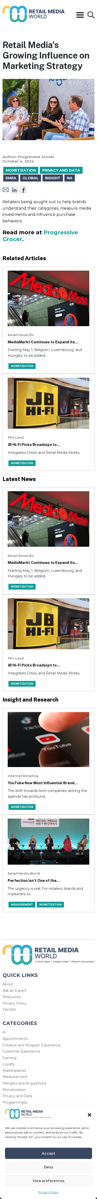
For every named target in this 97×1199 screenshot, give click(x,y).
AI (4, 1032)
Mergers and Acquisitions (24, 1083)
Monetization (14, 1089)
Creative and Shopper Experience (31, 1045)
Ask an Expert (14, 990)
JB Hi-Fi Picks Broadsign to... (34, 444)
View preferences (48, 1181)
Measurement (14, 1077)
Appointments (15, 1038)
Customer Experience (21, 1051)
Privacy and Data (17, 1096)
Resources (11, 997)
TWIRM (9, 1010)
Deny (48, 1167)
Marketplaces (14, 1070)
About (7, 984)
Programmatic (15, 1102)
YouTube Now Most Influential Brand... (43, 783)
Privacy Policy (48, 1192)
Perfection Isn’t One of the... (34, 880)
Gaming (9, 1058)
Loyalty (8, 1064)
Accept (48, 1153)
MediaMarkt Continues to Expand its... (43, 342)
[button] (89, 1114)
